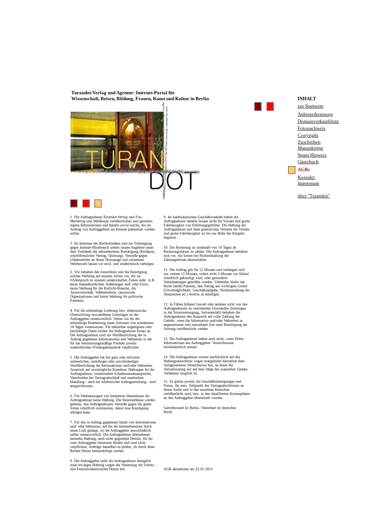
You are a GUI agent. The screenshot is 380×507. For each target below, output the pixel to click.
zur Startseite (311, 106)
